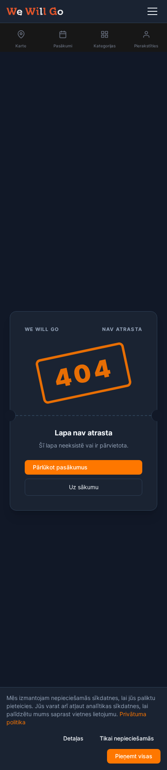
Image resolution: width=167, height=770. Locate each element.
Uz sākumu (83, 487)
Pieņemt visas (133, 756)
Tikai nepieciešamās (127, 738)
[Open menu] (154, 11)
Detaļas (73, 738)
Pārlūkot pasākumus (60, 467)
